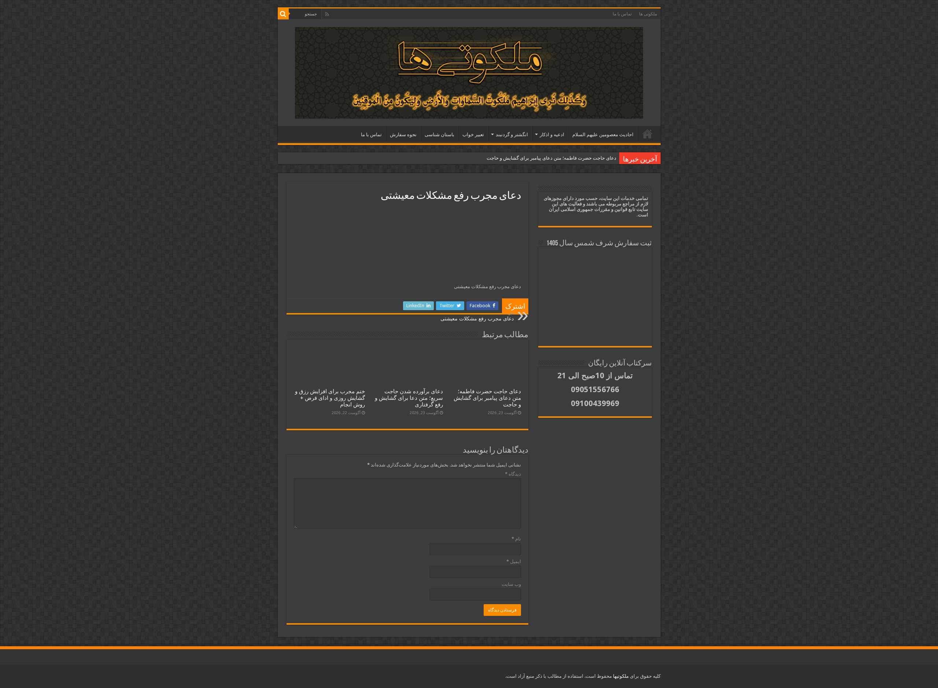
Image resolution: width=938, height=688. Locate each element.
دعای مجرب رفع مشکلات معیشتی (477, 316)
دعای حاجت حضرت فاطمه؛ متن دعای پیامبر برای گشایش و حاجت (551, 158)
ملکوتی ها (648, 13)
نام (516, 539)
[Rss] (327, 14)
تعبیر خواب (473, 134)
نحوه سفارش (403, 134)
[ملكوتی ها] (469, 73)
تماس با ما (622, 13)
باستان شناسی (439, 134)
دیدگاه (513, 474)
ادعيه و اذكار (552, 134)
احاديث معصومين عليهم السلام (603, 134)
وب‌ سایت (511, 584)
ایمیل (513, 561)
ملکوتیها (620, 676)
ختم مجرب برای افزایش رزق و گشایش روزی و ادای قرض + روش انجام (330, 398)
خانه (647, 133)
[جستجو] (283, 13)
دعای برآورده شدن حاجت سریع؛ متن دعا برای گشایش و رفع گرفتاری (409, 398)
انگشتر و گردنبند (512, 134)
